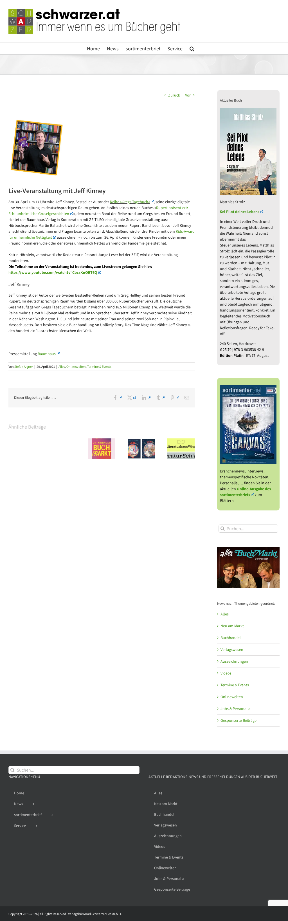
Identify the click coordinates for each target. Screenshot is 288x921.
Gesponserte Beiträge (238, 720)
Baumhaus (47, 353)
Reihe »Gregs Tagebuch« (130, 201)
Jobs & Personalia (235, 708)
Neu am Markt (232, 625)
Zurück (174, 95)
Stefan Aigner (23, 366)
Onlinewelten (76, 366)
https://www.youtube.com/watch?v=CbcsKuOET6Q (52, 272)
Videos (225, 673)
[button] (192, 48)
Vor (188, 95)
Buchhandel (230, 637)
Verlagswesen (231, 649)
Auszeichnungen (234, 661)
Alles (61, 366)
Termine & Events (99, 366)
